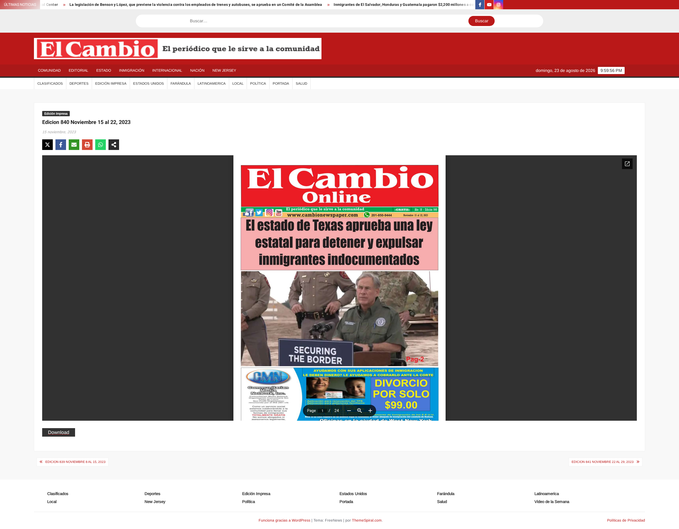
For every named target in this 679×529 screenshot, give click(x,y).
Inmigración (131, 70)
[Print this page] (87, 144)
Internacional (167, 70)
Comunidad (49, 70)
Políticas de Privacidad (626, 520)
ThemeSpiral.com (367, 520)
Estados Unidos (148, 83)
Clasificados (50, 83)
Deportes (79, 83)
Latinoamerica (212, 83)
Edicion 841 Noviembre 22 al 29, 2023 (603, 462)
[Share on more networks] (113, 144)
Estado (103, 70)
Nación (197, 70)
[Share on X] (47, 144)
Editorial (78, 70)
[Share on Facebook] (60, 144)
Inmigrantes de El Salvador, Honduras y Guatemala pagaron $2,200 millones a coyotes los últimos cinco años (397, 4)
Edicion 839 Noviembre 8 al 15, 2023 (75, 462)
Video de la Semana (551, 501)
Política (258, 83)
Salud (301, 83)
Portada (281, 83)
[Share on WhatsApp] (100, 144)
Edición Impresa (111, 83)
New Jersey (224, 70)
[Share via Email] (74, 144)
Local (237, 83)
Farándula (181, 83)
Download (58, 432)
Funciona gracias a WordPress (284, 520)
